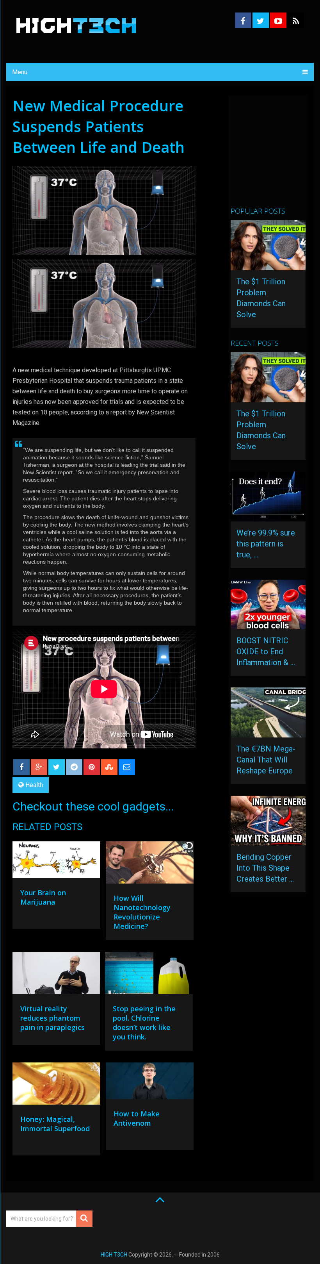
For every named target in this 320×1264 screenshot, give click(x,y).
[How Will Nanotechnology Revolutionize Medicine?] (150, 864)
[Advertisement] (275, 154)
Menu (19, 72)
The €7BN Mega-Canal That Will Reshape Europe (265, 759)
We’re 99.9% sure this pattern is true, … (265, 543)
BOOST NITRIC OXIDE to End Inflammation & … (265, 651)
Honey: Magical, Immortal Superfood (55, 1123)
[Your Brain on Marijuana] (56, 861)
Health (34, 785)
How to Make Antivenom (137, 1118)
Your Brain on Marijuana (43, 897)
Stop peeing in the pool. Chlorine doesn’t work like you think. (144, 1022)
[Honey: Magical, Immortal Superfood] (56, 1085)
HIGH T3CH (114, 1255)
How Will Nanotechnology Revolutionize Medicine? (142, 912)
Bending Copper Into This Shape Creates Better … (265, 868)
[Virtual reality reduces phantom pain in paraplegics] (56, 975)
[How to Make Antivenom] (150, 1082)
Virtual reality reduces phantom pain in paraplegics (52, 1018)
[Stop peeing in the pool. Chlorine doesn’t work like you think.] (149, 975)
